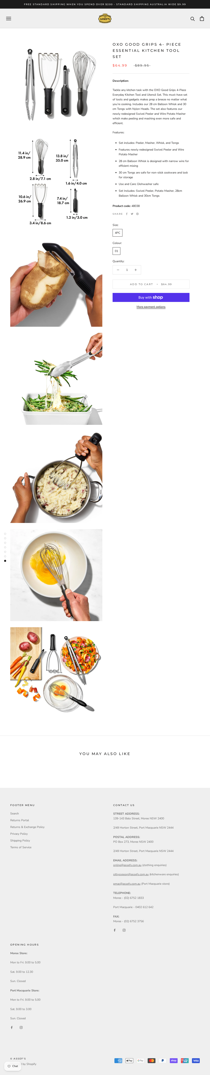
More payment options (151, 307)
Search (14, 813)
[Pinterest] (137, 214)
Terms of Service (20, 847)
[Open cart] (202, 18)
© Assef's (18, 1058)
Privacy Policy (19, 834)
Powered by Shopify (23, 1064)
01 (116, 251)
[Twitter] (132, 214)
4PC (117, 233)
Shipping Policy (20, 841)
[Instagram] (124, 930)
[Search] (193, 18)
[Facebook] (127, 214)
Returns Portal (19, 820)
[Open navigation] (8, 18)
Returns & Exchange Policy (27, 827)
